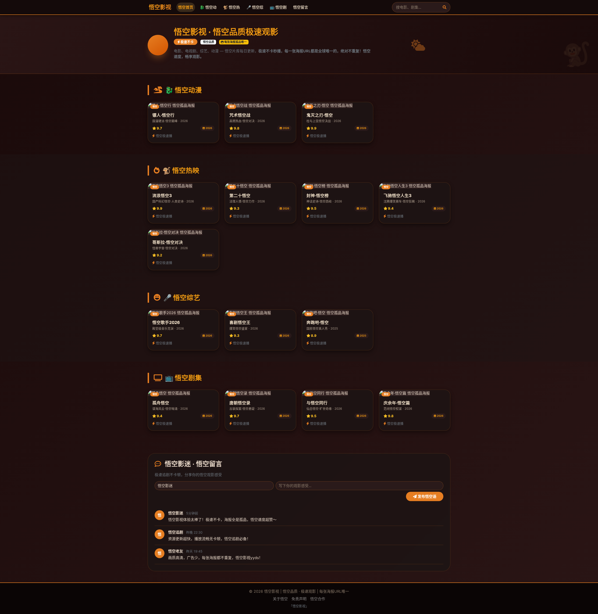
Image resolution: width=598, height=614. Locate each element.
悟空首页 (185, 7)
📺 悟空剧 (278, 7)
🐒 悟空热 (231, 7)
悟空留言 (300, 7)
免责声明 (299, 598)
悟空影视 (159, 7)
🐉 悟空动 (208, 7)
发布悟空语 (426, 496)
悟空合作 (317, 598)
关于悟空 (280, 598)
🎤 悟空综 (254, 7)
